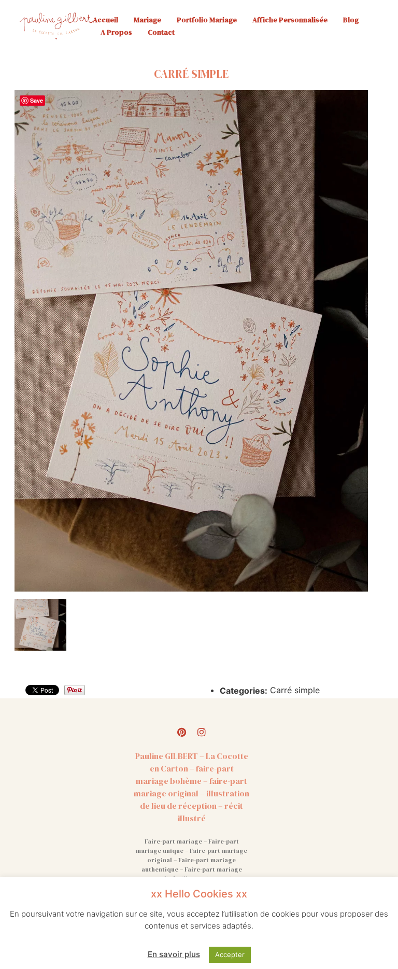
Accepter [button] (230, 954)
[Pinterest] (182, 732)
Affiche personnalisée (290, 20)
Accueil (105, 20)
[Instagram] (201, 732)
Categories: (243, 690)
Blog (351, 20)
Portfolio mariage (207, 20)
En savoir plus (174, 954)
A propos (116, 32)
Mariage (147, 20)
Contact (161, 32)
